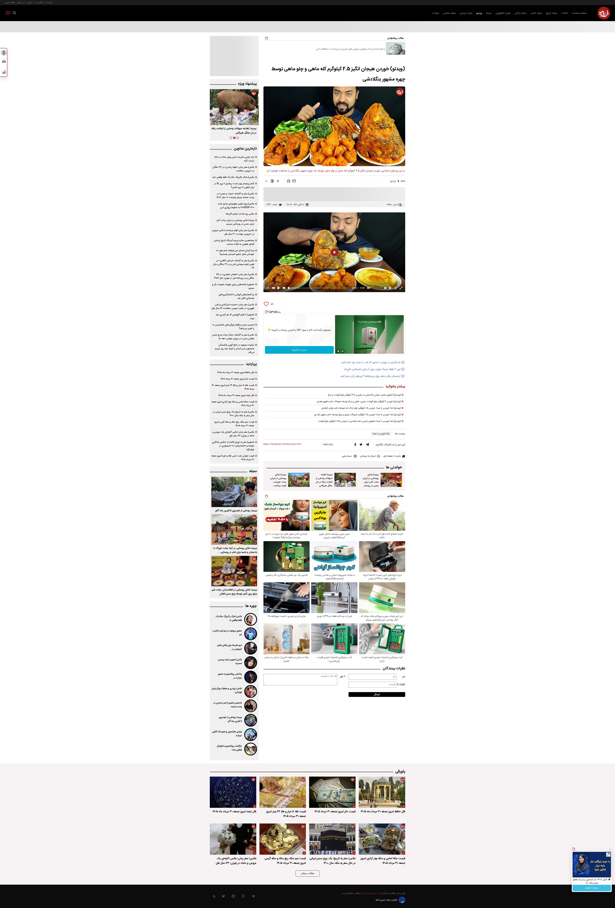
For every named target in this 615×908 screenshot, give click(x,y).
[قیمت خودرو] (4, 62)
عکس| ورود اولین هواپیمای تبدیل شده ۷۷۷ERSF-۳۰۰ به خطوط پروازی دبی (236, 205)
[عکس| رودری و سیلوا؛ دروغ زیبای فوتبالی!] (250, 691)
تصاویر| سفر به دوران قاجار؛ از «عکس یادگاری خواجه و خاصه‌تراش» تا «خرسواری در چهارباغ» (233, 445)
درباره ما (49, 2)
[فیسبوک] (355, 445)
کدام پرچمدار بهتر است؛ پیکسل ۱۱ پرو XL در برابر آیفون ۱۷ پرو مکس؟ (234, 185)
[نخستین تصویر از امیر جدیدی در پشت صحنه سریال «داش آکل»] (250, 705)
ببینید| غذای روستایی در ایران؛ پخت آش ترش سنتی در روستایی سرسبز (370, 482)
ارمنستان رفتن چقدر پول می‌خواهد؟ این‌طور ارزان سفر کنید (370, 376)
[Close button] (610, 849)
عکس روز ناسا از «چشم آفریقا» (239, 214)
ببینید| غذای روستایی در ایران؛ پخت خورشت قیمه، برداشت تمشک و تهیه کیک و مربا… (278, 484)
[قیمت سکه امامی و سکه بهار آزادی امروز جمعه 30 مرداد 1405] (382, 839)
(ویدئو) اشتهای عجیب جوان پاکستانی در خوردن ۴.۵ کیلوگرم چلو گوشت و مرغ (364, 395)
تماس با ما (39, 2)
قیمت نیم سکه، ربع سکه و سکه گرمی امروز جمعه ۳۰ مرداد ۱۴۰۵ (234, 424)
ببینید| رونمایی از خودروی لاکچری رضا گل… (230, 719)
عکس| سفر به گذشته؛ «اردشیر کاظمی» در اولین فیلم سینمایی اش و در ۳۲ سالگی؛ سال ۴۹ (233, 264)
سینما (489, 13)
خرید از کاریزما (299, 350)
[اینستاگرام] (243, 897)
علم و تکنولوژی (503, 13)
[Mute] (343, 351)
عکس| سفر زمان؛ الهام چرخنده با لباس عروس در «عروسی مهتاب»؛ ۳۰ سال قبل (233, 232)
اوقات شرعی (10, 2)
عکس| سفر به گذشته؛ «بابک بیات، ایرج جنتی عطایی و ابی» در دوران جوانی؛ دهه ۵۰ (233, 336)
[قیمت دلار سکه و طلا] (4, 54)
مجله (253, 471)
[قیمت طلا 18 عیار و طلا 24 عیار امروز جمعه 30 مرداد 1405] (282, 792)
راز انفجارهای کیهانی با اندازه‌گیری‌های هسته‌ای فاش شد (236, 296)
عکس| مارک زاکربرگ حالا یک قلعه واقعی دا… (229, 618)
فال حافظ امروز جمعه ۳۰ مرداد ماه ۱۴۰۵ (235, 372)
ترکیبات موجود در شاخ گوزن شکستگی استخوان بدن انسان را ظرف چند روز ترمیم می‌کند (234, 348)
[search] (14, 13)
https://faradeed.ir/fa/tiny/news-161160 (282, 444)
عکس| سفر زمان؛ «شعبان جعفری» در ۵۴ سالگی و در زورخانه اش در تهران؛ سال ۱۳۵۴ (234, 276)
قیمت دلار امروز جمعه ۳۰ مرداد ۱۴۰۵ (237, 379)
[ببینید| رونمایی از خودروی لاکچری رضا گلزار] (234, 492)
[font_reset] (272, 181)
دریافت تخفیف (592, 888)
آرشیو (30, 2)
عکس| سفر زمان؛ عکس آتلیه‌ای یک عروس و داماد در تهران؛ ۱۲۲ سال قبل (233, 434)
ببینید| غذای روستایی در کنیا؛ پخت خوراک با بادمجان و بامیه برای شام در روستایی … (235, 550)
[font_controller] (278, 181)
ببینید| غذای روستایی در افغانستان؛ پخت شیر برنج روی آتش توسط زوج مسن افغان (234, 592)
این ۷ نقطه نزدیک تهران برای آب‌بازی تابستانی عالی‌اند (372, 369)
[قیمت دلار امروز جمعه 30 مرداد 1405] (332, 792)
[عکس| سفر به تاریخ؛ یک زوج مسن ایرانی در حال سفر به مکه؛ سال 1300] (332, 839)
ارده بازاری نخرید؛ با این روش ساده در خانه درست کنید (234, 159)
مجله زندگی (521, 13)
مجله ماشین (449, 13)
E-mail (401, 684)
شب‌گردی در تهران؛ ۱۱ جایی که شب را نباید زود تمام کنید (370, 362)
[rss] (214, 897)
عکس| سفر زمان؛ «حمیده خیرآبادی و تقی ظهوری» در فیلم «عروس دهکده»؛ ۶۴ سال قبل (232, 306)
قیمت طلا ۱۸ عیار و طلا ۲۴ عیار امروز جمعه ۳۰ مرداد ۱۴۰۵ (233, 387)
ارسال (377, 694)
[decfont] (266, 181)
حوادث (435, 13)
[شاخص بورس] (4, 72)
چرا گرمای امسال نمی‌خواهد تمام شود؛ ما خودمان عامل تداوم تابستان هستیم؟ (235, 252)
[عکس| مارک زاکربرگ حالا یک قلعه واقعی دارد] (250, 619)
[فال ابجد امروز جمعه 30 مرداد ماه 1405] (233, 792)
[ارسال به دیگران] (294, 181)
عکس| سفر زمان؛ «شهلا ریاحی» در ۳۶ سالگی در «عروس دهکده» (233, 169)
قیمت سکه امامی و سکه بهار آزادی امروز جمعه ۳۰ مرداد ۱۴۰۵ (233, 403)
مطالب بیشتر (307, 873)
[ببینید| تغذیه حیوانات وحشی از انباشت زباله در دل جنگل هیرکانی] (345, 480)
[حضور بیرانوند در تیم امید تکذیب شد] (250, 633)
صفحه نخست (579, 13)
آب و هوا (21, 2)
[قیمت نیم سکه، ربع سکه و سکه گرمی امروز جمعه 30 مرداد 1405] (282, 839)
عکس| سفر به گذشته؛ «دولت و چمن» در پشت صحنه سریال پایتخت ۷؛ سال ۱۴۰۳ (235, 195)
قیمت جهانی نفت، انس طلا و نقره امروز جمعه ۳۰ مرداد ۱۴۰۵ (232, 457)
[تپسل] (266, 312)
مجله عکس (536, 13)
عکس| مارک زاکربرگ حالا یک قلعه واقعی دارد (233, 177)
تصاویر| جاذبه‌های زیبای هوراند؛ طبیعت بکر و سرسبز (233, 286)
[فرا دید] (603, 13)
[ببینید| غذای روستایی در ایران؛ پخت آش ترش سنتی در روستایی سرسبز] (391, 480)
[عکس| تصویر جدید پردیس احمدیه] (250, 662)
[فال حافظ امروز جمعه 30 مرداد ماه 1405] (382, 792)
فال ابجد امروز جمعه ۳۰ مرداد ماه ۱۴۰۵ (236, 395)
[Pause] (338, 351)
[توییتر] (361, 445)
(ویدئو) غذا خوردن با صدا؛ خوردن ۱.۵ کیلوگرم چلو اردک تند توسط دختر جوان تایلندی (361, 408)
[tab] (237, 138)
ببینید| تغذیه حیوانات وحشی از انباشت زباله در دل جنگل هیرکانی (324, 480)
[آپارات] (233, 897)
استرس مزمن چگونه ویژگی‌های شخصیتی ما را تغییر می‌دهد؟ (233, 326)
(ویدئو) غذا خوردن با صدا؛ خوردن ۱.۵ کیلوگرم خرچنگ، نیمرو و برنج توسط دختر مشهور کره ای (357, 415)
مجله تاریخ (551, 13)
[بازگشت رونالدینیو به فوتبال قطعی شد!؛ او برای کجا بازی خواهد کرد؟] (250, 749)
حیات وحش (466, 13)
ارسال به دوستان (368, 456)
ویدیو (479, 13)
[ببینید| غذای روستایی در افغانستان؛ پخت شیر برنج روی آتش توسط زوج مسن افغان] (234, 571)
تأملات (564, 13)
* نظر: (342, 677)
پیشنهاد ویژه (247, 84)
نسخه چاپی (347, 456)
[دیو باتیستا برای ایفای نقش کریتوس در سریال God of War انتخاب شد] (250, 648)
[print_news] (288, 181)
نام (403, 677)
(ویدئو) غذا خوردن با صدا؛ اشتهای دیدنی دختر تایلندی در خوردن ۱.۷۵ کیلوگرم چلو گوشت (359, 421)
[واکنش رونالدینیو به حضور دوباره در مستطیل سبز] (250, 677)
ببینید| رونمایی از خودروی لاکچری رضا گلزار (236, 511)
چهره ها (251, 606)
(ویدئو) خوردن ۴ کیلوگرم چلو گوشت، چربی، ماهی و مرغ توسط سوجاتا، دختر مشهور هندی (359, 402)
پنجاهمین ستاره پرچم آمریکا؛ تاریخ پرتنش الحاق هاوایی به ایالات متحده (234, 242)
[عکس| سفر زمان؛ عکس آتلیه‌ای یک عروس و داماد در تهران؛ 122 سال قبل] (233, 839)
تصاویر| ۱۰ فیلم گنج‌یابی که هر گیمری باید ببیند (235, 316)
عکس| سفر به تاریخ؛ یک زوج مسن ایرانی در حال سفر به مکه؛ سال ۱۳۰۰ (233, 413)
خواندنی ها (394, 467)
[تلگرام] (367, 445)
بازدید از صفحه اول (392, 456)
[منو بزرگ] (8, 13)
